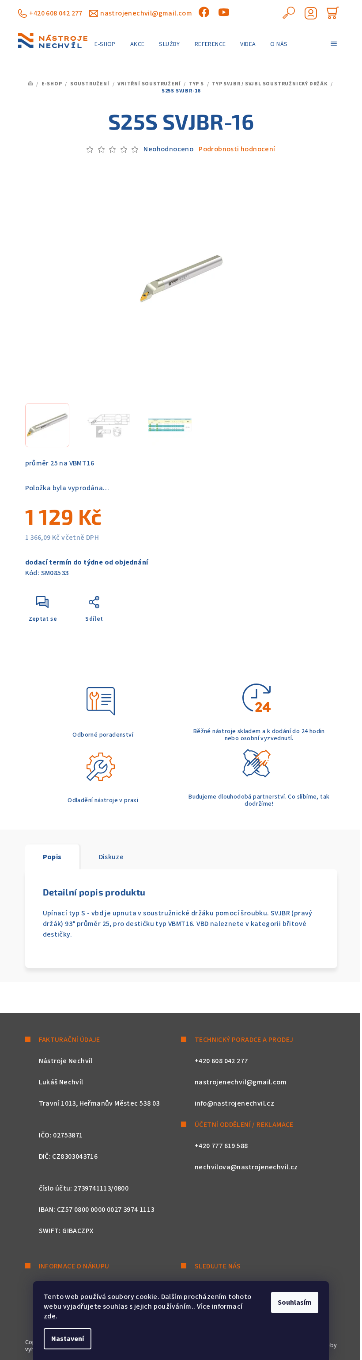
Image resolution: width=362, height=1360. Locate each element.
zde (50, 1316)
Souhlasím (295, 1302)
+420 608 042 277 (55, 13)
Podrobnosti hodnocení (237, 149)
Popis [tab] (52, 857)
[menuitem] (104, 44)
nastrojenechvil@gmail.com (146, 13)
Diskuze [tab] (111, 857)
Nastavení (67, 1339)
